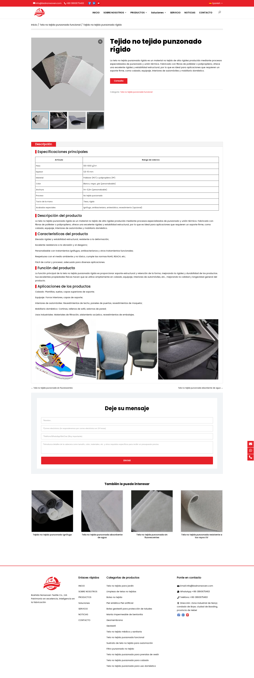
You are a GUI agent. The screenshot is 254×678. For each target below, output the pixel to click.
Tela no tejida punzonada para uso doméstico (131, 666)
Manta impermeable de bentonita (124, 614)
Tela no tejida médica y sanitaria (124, 631)
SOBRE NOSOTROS (113, 12)
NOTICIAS (189, 12)
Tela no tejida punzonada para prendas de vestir (132, 654)
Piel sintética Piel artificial (119, 603)
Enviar (127, 460)
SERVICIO (175, 12)
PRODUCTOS (137, 12)
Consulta (118, 81)
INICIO (96, 12)
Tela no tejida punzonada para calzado (127, 660)
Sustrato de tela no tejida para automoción (129, 643)
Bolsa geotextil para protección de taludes (129, 609)
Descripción (43, 144)
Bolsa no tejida (114, 597)
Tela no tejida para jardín (120, 586)
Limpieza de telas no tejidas (121, 591)
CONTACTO (205, 12)
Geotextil (111, 626)
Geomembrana (114, 620)
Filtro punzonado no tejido (120, 649)
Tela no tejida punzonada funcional (60, 25)
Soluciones (157, 12)
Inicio (34, 25)
